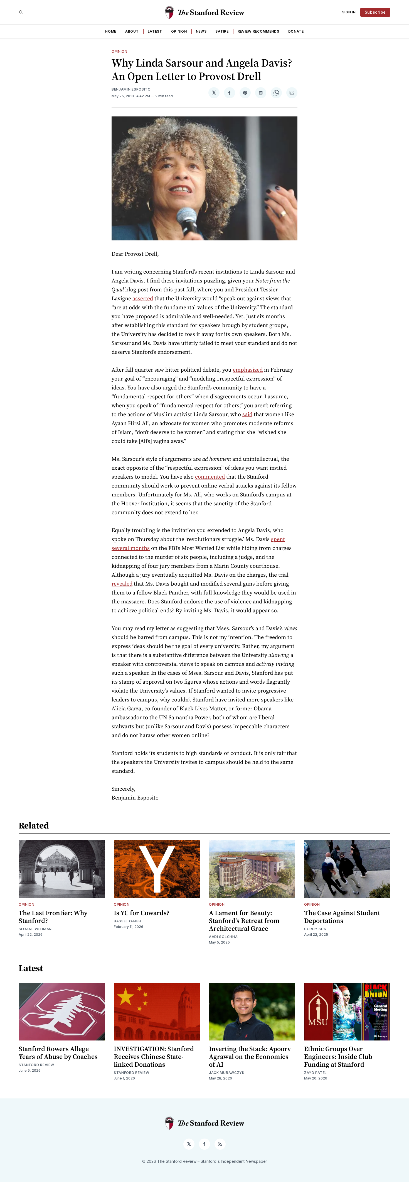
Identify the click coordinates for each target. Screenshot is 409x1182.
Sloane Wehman (35, 929)
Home (110, 31)
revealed (122, 584)
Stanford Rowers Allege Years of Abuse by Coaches (58, 1052)
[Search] (21, 12)
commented (210, 477)
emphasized (248, 370)
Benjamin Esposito (131, 89)
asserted (142, 298)
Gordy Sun (315, 929)
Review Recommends (258, 31)
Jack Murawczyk (227, 1073)
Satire (221, 31)
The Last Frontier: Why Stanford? (53, 916)
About (132, 31)
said (247, 414)
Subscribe (375, 12)
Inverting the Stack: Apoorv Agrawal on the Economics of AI (250, 1056)
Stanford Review (36, 1065)
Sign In (349, 12)
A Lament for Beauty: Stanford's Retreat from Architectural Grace (244, 920)
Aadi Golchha (223, 937)
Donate (296, 31)
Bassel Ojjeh (127, 921)
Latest (155, 31)
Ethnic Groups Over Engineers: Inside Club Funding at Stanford (338, 1056)
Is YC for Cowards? (141, 912)
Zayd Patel (315, 1073)
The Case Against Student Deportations (342, 916)
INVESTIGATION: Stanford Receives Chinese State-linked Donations (154, 1056)
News (201, 31)
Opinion (179, 31)
